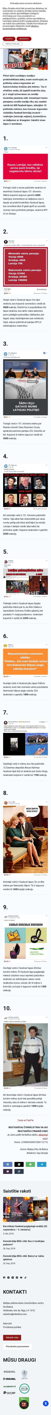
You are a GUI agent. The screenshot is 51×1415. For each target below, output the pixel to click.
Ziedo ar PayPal (25, 1120)
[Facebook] (7, 1164)
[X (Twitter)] (19, 1164)
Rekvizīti (7, 1323)
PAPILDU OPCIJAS (12, 44)
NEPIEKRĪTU (24, 39)
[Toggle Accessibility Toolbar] (46, 1403)
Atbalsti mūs (12, 1337)
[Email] (7, 1171)
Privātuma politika (12, 1327)
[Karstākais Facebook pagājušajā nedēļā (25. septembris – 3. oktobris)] (25, 1209)
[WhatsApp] (30, 1164)
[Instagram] (8, 1277)
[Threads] (17, 1277)
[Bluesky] (21, 1277)
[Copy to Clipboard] (19, 1171)
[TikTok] (25, 1277)
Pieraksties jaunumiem (17, 1346)
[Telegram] (41, 1164)
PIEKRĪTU (9, 39)
